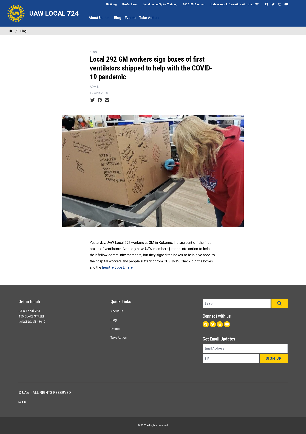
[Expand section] (107, 17)
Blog (117, 18)
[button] (279, 303)
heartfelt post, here (117, 267)
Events (130, 18)
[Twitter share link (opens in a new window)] (92, 100)
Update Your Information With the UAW (234, 4)
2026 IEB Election (194, 4)
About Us (96, 18)
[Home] (10, 31)
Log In (22, 401)
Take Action (148, 18)
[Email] (107, 100)
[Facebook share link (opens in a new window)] (100, 100)
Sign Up (274, 358)
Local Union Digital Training (160, 4)
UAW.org (111, 4)
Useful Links (130, 4)
